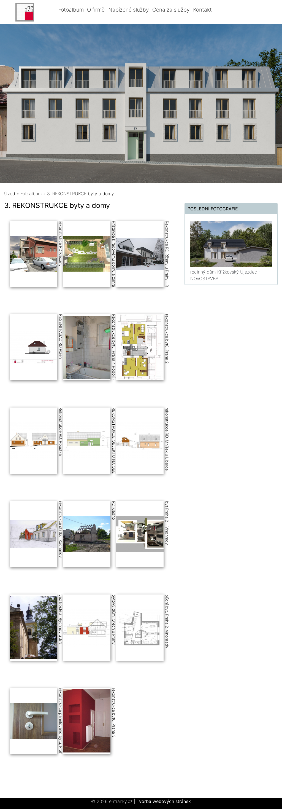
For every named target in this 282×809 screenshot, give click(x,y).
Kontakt (202, 9)
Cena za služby (170, 9)
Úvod (9, 193)
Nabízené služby (128, 9)
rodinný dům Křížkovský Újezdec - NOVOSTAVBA (225, 275)
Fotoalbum (71, 9)
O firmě (96, 9)
